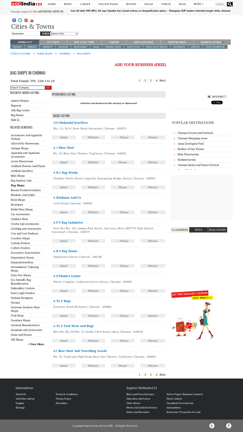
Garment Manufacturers (25, 325)
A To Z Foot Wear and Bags (73, 326)
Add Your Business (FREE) (140, 64)
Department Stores (22, 257)
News (68, 4)
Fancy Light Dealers (23, 293)
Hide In (15, 120)
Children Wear (19, 219)
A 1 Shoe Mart (63, 147)
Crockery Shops (20, 238)
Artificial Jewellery (22, 171)
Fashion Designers (22, 298)
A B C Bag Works (65, 172)
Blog (182, 4)
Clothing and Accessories (26, 228)
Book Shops (18, 199)
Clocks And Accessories (25, 224)
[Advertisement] (156, 25)
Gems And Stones (21, 334)
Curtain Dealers (20, 243)
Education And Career (138, 398)
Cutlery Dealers (20, 248)
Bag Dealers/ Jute (21, 180)
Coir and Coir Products (24, 233)
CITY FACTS (53, 42)
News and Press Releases (140, 394)
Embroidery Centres (23, 288)
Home (52, 4)
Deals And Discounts (137, 412)
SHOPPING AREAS (177, 42)
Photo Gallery (174, 398)
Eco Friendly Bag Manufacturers (21, 281)
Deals (148, 4)
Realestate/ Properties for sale (184, 412)
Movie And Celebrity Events (141, 407)
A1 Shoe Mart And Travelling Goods (80, 351)
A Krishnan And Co (67, 197)
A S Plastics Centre (67, 276)
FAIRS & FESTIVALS (143, 42)
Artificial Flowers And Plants (28, 166)
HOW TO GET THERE (84, 42)
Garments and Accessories (26, 330)
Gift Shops (17, 339)
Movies (131, 4)
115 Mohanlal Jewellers (70, 123)
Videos (166, 4)
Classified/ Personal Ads (180, 403)
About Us (21, 394)
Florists (15, 302)
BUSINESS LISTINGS (211, 42)
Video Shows (133, 403)
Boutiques (17, 204)
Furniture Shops (20, 320)
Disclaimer (61, 403)
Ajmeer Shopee (20, 100)
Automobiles (174, 407)
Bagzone (16, 105)
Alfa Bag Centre (20, 110)
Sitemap (20, 407)
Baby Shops (18, 175)
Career (85, 4)
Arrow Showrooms (22, 161)
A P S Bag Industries (68, 222)
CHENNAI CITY (25, 42)
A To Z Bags (62, 301)
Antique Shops (19, 148)
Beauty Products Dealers (26, 190)
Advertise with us (50, 11)
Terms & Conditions (67, 394)
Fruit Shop (17, 315)
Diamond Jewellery (22, 262)
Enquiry (20, 403)
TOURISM (114, 42)
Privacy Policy (63, 398)
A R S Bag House (65, 251)
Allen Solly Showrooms (25, 143)
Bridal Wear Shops (22, 209)
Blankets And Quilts (23, 195)
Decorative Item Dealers (25, 252)
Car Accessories (20, 214)
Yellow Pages (108, 4)
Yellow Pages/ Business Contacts (185, 394)
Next (163, 80)
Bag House (17, 115)
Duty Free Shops (21, 275)
